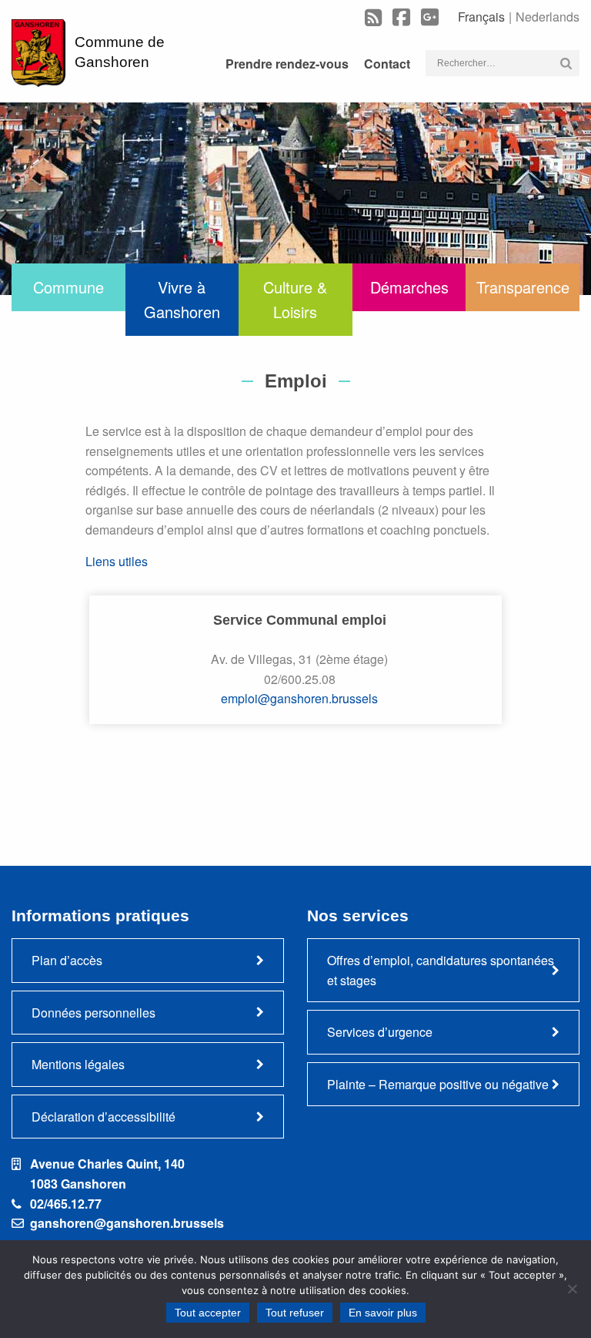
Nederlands (547, 16)
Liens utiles (116, 561)
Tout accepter (208, 1312)
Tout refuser (294, 1312)
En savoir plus (383, 1312)
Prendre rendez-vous (287, 63)
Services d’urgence (379, 1032)
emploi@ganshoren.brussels (299, 698)
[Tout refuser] (571, 1288)
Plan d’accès (67, 960)
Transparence (522, 287)
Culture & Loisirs (295, 299)
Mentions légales (78, 1064)
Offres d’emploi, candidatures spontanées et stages (440, 970)
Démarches (409, 287)
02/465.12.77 (66, 1203)
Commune (68, 287)
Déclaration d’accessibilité (103, 1116)
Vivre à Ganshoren (182, 299)
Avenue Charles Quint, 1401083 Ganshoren (107, 1173)
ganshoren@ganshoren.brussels (127, 1223)
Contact (387, 63)
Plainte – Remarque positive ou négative (438, 1084)
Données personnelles (93, 1012)
